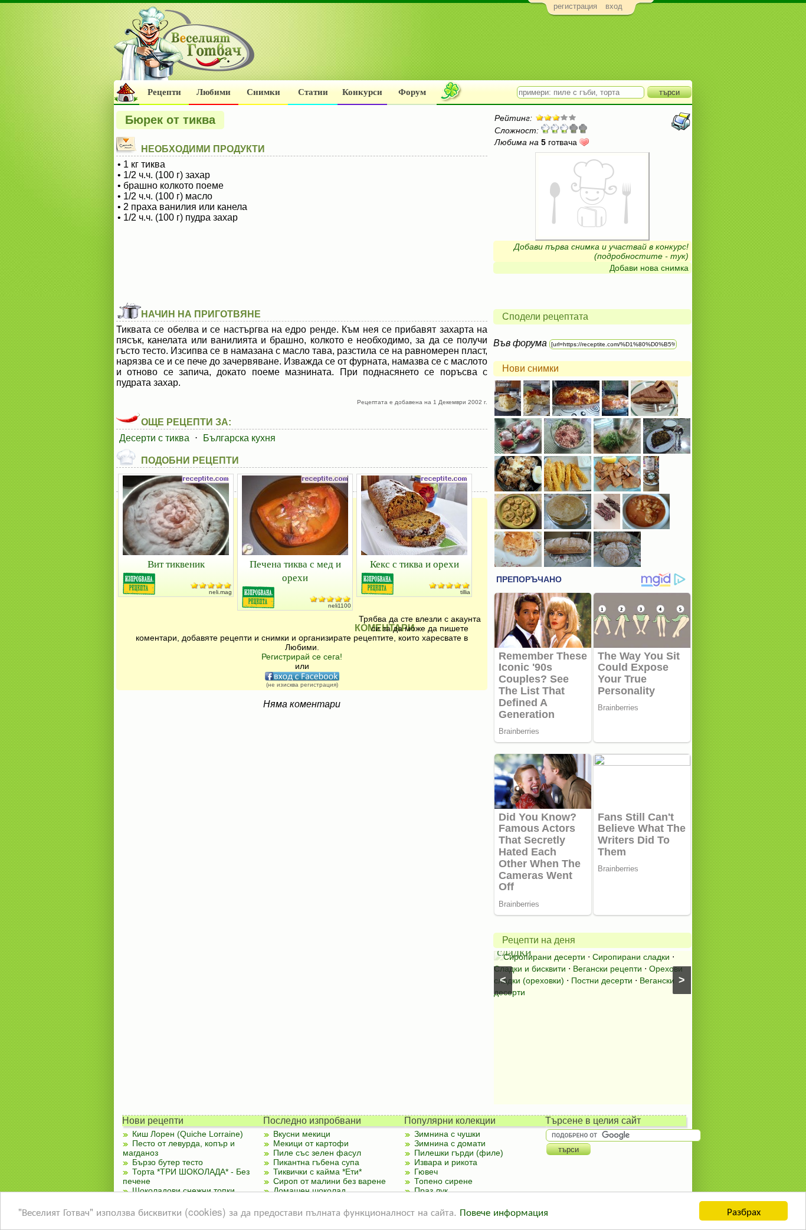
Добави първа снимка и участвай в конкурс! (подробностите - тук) (601, 251)
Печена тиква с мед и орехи (295, 570)
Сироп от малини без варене (329, 1181)
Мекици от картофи (311, 1143)
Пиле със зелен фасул (317, 1152)
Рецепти (164, 92)
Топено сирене (443, 1181)
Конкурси (362, 92)
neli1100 (339, 605)
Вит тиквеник (176, 563)
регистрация (575, 6)
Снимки (263, 92)
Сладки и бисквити (530, 968)
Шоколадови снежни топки (183, 1190)
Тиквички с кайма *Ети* (317, 1171)
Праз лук (431, 1190)
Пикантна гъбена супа (316, 1162)
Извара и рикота (445, 1162)
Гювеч (426, 1171)
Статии (313, 92)
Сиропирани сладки (631, 957)
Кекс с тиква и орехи (414, 563)
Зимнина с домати (450, 1143)
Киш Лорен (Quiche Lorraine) (187, 1134)
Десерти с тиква (154, 438)
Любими (213, 92)
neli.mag (220, 592)
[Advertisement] (477, 50)
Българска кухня (239, 438)
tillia (465, 592)
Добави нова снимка (649, 268)
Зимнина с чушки (447, 1134)
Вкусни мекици (301, 1134)
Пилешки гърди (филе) (458, 1152)
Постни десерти (602, 980)
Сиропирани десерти (544, 957)
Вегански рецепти (607, 968)
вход (613, 6)
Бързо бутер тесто (167, 1162)
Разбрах (744, 1210)
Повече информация (504, 1211)
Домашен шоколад (309, 1190)
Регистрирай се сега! (301, 656)
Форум (412, 92)
